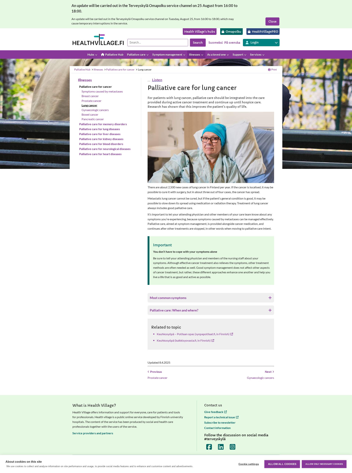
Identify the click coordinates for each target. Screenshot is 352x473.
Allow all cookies (282, 464)
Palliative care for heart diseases (100, 154)
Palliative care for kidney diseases (101, 139)
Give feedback (213, 412)
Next (268, 371)
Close (272, 21)
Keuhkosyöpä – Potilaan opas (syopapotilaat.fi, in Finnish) (193, 334)
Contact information (217, 427)
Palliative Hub (82, 69)
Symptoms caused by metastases (102, 91)
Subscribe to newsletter (220, 422)
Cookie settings (249, 464)
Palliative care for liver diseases (99, 134)
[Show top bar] (347, 54)
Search (198, 42)
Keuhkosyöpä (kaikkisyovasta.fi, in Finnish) (184, 340)
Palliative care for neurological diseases (105, 149)
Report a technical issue (219, 417)
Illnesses (98, 69)
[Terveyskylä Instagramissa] (233, 447)
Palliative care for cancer (120, 69)
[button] (156, 79)
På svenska (232, 42)
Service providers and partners (92, 433)
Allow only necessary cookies (324, 464)
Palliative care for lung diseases (99, 129)
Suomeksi (215, 42)
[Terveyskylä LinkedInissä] (221, 447)
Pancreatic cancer (93, 119)
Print (274, 69)
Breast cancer (90, 96)
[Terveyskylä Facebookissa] (209, 447)
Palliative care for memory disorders (103, 124)
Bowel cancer (90, 114)
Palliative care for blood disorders (101, 144)
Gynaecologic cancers (95, 110)
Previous (156, 371)
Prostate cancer (91, 100)
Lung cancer (145, 69)
